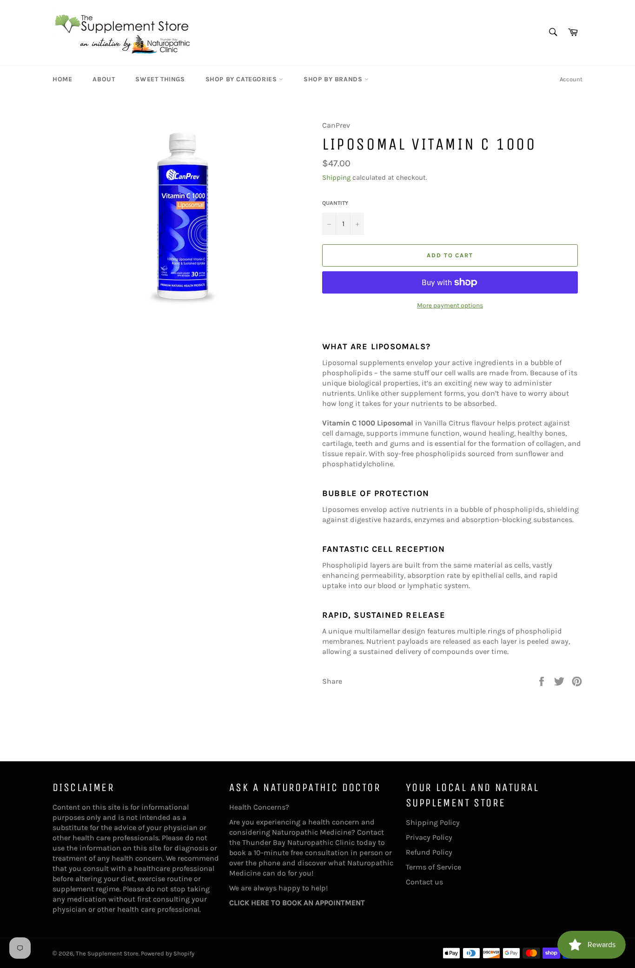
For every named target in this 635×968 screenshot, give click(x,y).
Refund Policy (429, 852)
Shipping (336, 177)
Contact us (424, 881)
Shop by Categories (242, 79)
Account (571, 79)
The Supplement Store (107, 953)
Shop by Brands (334, 79)
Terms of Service (433, 867)
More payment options (450, 305)
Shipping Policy (433, 822)
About (104, 79)
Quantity (335, 203)
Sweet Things (160, 79)
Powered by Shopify (167, 953)
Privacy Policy (429, 837)
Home (62, 79)
